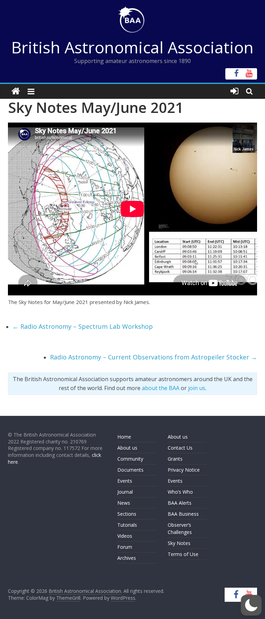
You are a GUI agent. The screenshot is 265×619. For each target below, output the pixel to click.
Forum (124, 547)
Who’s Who (180, 492)
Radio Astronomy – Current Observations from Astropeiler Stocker (153, 357)
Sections (126, 514)
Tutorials (127, 525)
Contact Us (180, 447)
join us (196, 388)
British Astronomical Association (132, 47)
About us (127, 447)
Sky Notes (179, 543)
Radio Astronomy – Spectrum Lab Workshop (82, 326)
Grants (175, 458)
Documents (130, 469)
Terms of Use (183, 554)
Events (124, 481)
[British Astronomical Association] (15, 91)
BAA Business (183, 514)
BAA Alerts (180, 503)
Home (124, 436)
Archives (126, 558)
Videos (124, 536)
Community (130, 458)
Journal (125, 492)
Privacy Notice (184, 469)
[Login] (234, 91)
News (123, 503)
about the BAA (160, 388)
